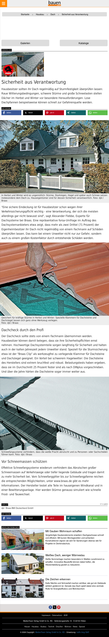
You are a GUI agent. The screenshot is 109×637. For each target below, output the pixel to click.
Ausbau (43, 626)
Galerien (25, 43)
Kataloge (84, 43)
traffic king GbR (82, 632)
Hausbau (35, 626)
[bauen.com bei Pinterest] (58, 607)
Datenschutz (57, 615)
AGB (65, 615)
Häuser (27, 626)
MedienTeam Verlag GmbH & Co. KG (50, 632)
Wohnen (68, 626)
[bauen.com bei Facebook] (50, 607)
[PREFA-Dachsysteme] (26, 64)
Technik (51, 626)
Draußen (59, 626)
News (75, 626)
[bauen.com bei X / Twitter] (54, 607)
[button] (11, 112)
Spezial (82, 626)
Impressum (46, 615)
